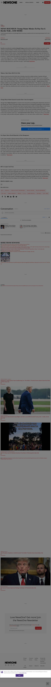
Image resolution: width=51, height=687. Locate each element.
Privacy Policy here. (22, 672)
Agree (19, 675)
